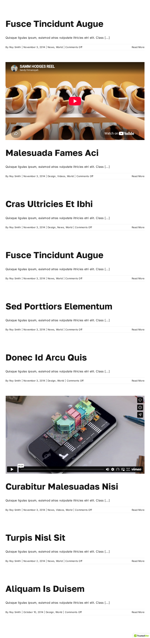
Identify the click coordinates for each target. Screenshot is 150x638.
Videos (61, 176)
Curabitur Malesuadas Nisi (61, 486)
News (51, 47)
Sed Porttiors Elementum (58, 306)
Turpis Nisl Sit (35, 537)
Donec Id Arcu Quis (46, 357)
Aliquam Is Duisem (45, 588)
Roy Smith (15, 47)
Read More (138, 47)
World (59, 47)
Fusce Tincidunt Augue (54, 23)
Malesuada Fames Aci (52, 152)
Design (52, 176)
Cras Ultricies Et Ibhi (49, 203)
